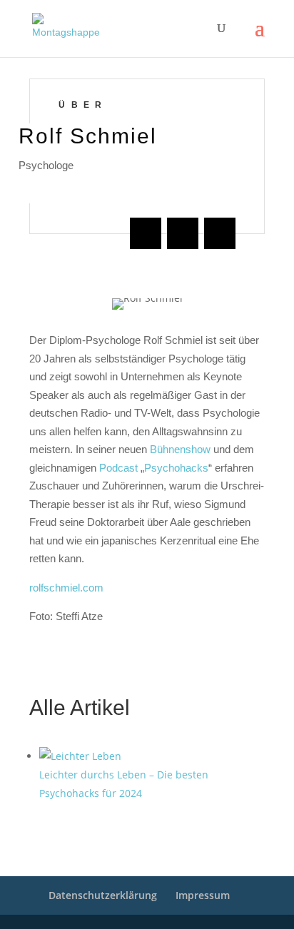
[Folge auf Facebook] (145, 233)
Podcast (118, 468)
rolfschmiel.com (66, 588)
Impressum (203, 895)
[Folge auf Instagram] (219, 233)
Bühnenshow (180, 449)
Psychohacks (176, 468)
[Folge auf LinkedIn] (182, 233)
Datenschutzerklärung (103, 895)
